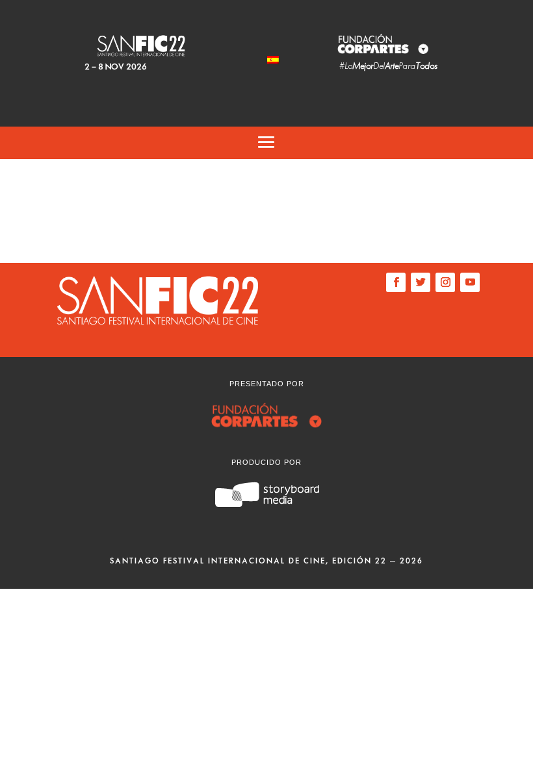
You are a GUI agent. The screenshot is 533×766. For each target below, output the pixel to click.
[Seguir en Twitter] (420, 282)
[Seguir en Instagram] (445, 282)
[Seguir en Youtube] (470, 282)
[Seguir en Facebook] (396, 282)
